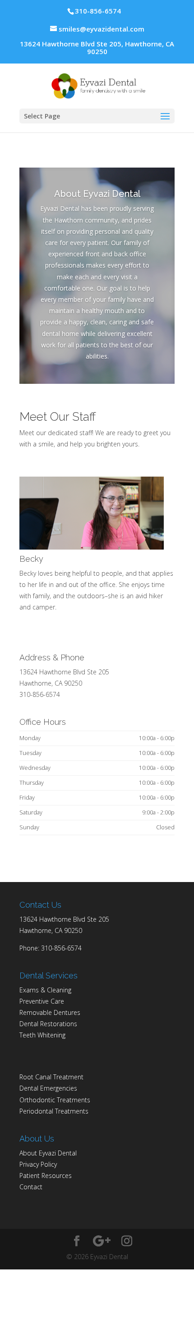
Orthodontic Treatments (54, 1100)
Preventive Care (41, 1001)
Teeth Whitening (42, 1035)
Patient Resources (45, 1175)
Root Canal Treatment (51, 1077)
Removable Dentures (49, 1012)
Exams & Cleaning (45, 990)
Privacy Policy (38, 1164)
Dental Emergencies (48, 1088)
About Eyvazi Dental (48, 1153)
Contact (30, 1186)
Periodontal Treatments (53, 1111)
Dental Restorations (48, 1023)
